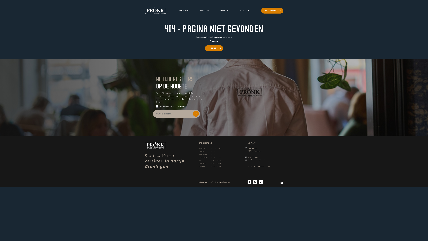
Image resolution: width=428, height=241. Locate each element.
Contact (244, 11)
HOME (213, 48)
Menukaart (184, 11)
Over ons (225, 11)
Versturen (196, 114)
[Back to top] (282, 183)
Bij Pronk (205, 11)
